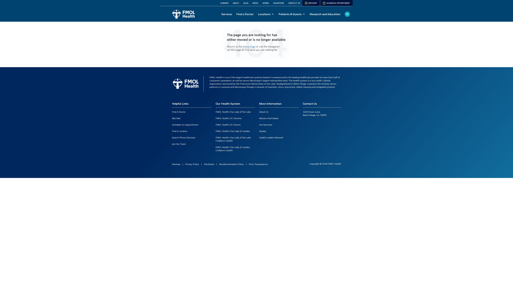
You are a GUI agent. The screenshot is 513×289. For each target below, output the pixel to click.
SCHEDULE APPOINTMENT (338, 3)
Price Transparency (258, 164)
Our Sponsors (265, 124)
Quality (262, 131)
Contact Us (294, 3)
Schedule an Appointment (185, 124)
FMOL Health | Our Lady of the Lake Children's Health (233, 139)
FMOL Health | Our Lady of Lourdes (233, 131)
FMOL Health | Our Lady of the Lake (233, 112)
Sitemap (176, 164)
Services (226, 14)
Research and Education (325, 14)
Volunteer (278, 3)
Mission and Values (268, 118)
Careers (224, 3)
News (255, 3)
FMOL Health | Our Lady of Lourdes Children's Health (233, 149)
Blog (246, 3)
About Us (263, 112)
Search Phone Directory (183, 137)
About (236, 3)
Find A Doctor (178, 112)
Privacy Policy (192, 164)
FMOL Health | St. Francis (228, 124)
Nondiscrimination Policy (231, 164)
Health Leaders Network (271, 137)
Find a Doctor (245, 14)
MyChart (176, 118)
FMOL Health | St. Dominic (229, 118)
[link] (266, 14)
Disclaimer (209, 164)
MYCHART (312, 3)
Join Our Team (179, 144)
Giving (266, 3)
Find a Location (179, 131)
